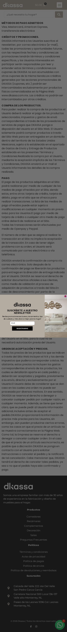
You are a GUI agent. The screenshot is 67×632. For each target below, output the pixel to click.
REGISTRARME (22, 328)
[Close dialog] (65, 296)
